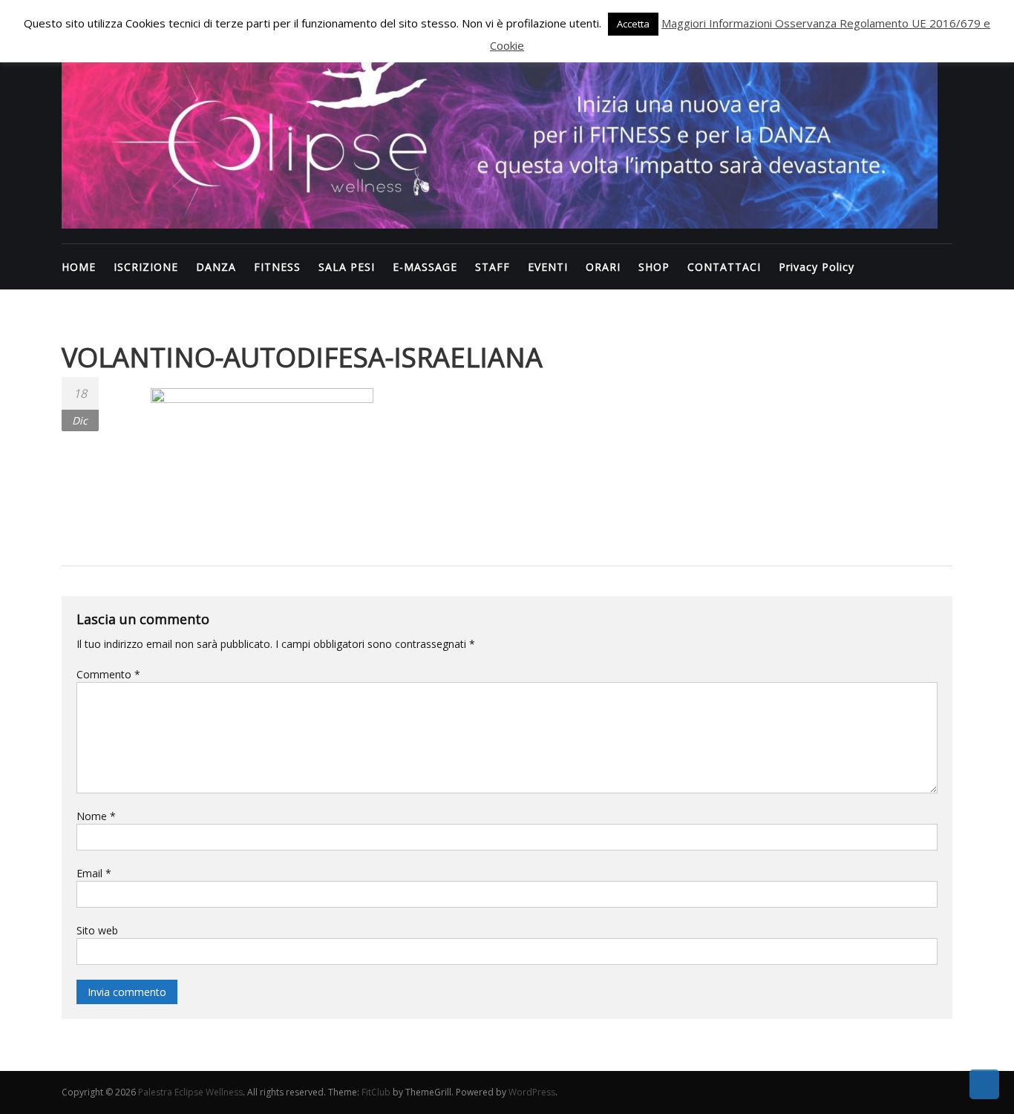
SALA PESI (346, 267)
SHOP (654, 267)
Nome (96, 816)
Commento (108, 674)
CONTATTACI (724, 267)
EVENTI (548, 267)
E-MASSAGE (425, 267)
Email (93, 873)
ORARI (603, 267)
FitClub (376, 1092)
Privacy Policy (816, 267)
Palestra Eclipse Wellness (190, 1092)
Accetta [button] (633, 23)
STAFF (492, 267)
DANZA (216, 267)
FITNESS (277, 267)
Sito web (97, 930)
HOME (79, 267)
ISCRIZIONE (146, 267)
